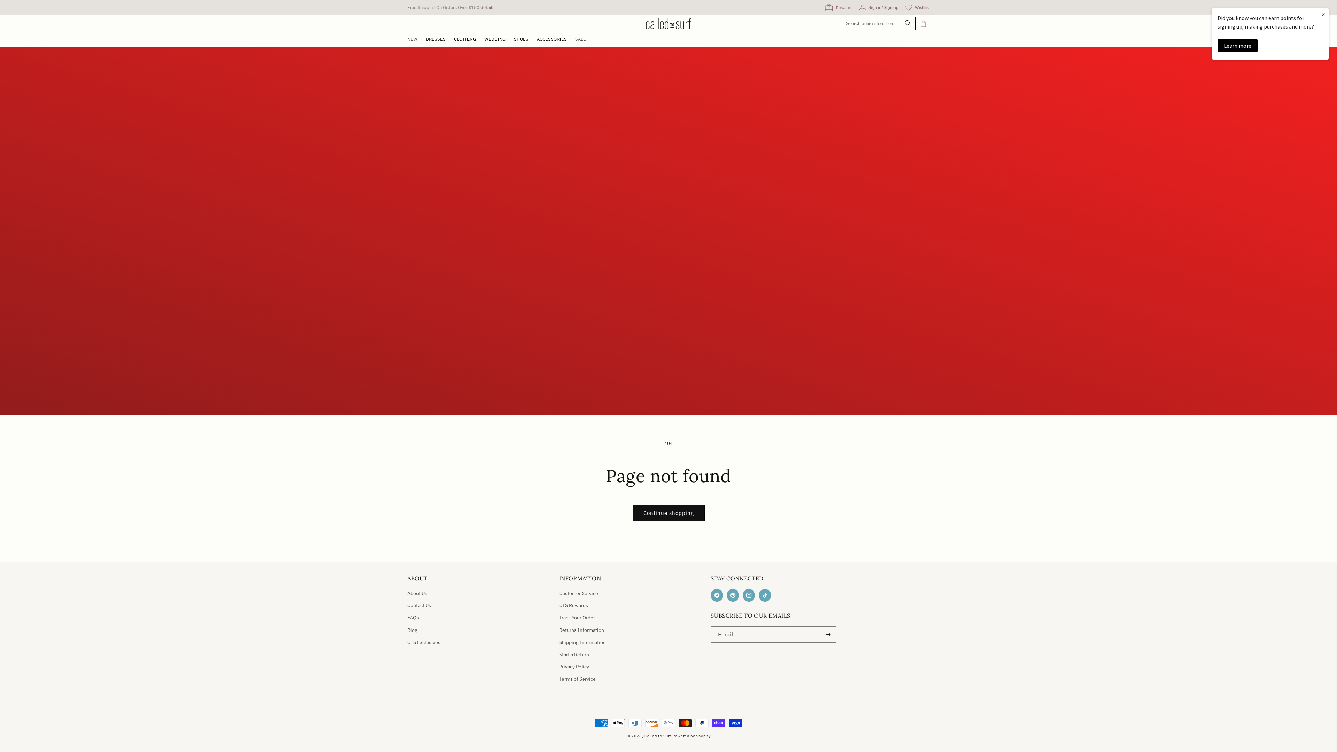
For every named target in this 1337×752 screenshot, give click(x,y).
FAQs (413, 617)
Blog (412, 630)
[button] (436, 39)
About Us (417, 593)
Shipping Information (582, 642)
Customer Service (578, 593)
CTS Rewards (573, 605)
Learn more (1237, 45)
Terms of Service (577, 679)
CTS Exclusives (423, 642)
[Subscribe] (828, 634)
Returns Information (581, 630)
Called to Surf (657, 736)
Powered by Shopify (692, 736)
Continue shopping (668, 513)
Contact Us (419, 605)
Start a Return (574, 654)
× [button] (1323, 14)
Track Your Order (577, 617)
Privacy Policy (574, 667)
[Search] (908, 23)
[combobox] (879, 23)
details (487, 7)
